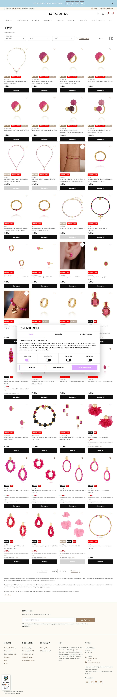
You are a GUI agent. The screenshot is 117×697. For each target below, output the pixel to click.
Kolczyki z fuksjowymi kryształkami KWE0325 (16, 490)
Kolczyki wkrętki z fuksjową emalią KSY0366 (100, 381)
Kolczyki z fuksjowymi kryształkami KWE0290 (72, 490)
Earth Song (6, 79)
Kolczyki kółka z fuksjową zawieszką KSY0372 (72, 381)
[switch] (48, 360)
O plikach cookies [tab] (86, 334)
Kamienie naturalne (97, 20)
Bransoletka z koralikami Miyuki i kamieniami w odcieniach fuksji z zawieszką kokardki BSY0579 (72, 180)
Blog (95, 8)
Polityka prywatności (28, 651)
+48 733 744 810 (92, 658)
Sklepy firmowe (8, 651)
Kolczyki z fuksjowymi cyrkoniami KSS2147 (16, 277)
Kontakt (6, 663)
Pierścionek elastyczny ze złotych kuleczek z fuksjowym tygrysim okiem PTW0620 (16, 229)
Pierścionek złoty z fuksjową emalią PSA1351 (44, 130)
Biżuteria (8, 20)
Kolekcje (34, 20)
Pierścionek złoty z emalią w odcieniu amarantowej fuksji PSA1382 (42, 82)
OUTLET (90, 324)
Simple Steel (63, 177)
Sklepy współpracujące (10, 654)
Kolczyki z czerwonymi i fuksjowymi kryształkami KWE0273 (14, 547)
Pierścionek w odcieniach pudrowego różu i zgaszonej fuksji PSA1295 (100, 131)
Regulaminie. (25, 626)
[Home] (58, 14)
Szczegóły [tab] (58, 334)
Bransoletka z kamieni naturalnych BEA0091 (72, 228)
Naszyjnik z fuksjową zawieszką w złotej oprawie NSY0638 (43, 382)
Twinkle (89, 177)
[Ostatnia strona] (79, 571)
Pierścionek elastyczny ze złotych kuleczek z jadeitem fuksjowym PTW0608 (44, 229)
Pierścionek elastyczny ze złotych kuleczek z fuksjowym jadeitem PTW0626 (100, 180)
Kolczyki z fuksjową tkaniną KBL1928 (70, 546)
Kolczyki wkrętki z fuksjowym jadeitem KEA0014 (98, 278)
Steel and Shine (35, 79)
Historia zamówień (45, 651)
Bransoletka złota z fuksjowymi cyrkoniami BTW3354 (99, 547)
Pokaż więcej (7, 595)
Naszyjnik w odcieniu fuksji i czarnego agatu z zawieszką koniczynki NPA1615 (16, 180)
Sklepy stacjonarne (108, 8)
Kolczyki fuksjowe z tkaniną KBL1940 (98, 437)
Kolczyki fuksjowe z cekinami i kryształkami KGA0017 (16, 382)
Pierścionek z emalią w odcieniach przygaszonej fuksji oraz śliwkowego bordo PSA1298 (71, 132)
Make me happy (35, 435)
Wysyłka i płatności (27, 654)
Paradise (6, 177)
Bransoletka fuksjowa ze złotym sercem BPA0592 (15, 327)
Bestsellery (46, 20)
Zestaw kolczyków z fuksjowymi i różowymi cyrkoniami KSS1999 (72, 438)
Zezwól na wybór (58, 367)
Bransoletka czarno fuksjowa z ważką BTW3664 (98, 229)
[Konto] (103, 14)
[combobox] (15, 38)
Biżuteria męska (21, 20)
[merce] (18, 693)
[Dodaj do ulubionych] (26, 49)
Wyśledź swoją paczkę (28, 660)
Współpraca (7, 657)
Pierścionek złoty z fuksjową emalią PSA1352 (16, 130)
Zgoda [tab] (31, 334)
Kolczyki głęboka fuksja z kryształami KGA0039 (98, 327)
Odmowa (32, 367)
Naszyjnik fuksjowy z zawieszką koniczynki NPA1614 (43, 180)
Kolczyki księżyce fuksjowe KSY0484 (70, 277)
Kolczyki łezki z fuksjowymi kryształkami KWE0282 (99, 491)
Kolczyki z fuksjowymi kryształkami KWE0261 (44, 546)
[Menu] (9, 676)
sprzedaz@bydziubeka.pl (94, 662)
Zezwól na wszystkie (84, 367)
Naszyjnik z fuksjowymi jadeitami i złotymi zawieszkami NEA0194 (15, 82)
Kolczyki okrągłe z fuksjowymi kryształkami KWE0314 (44, 491)
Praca (5, 660)
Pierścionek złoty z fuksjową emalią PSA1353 (100, 81)
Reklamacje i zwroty (27, 657)
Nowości (58, 20)
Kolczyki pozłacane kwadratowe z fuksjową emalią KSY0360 (16, 438)
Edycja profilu (44, 648)
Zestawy (70, 20)
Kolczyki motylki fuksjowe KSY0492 (42, 277)
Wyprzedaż (82, 20)
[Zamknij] (112, 3)
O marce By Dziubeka (10, 648)
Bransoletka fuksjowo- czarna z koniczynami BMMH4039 (44, 438)
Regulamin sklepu (27, 648)
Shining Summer (8, 275)
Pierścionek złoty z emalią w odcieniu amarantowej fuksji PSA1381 (70, 82)
